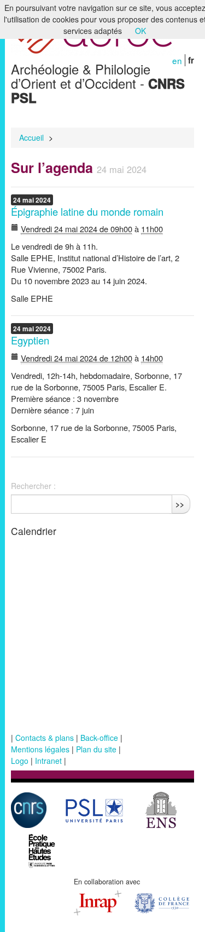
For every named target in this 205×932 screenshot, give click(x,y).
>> (179, 503)
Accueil (31, 137)
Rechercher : (33, 485)
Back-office (99, 737)
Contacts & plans (44, 737)
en (177, 60)
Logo (19, 760)
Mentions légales (40, 749)
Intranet (48, 760)
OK (140, 30)
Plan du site (96, 749)
